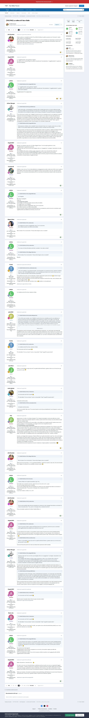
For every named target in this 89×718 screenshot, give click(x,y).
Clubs (35, 9)
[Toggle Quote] (18, 84)
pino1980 (31, 106)
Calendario (12, 12)
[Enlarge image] (25, 425)
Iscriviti (81, 5)
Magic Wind (11, 219)
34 (11, 275)
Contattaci (50, 708)
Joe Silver (11, 365)
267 (11, 463)
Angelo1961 (11, 57)
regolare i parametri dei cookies (11, 716)
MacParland (13, 23)
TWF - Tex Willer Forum (12, 6)
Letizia (11, 80)
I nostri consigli (28, 9)
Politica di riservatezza (42, 708)
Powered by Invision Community (44, 711)
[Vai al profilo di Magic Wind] (11, 223)
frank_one (81, 27)
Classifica (22, 9)
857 (11, 67)
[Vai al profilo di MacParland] (7, 24)
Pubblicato (21, 34)
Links (17, 9)
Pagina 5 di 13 (40, 29)
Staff (29, 12)
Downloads (24, 12)
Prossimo (32, 29)
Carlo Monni (81, 31)
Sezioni (6, 12)
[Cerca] (82, 10)
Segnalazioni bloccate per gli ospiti (43, 1)
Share (51, 24)
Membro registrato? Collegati (71, 5)
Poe (11, 415)
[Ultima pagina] (35, 30)
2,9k (11, 91)
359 (11, 398)
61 (11, 113)
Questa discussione (76, 9)
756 (11, 177)
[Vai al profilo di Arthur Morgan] (11, 107)
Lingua (33, 708)
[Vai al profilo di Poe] (11, 420)
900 (11, 426)
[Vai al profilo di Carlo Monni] (77, 33)
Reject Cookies (80, 715)
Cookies (55, 708)
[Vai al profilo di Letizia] (11, 85)
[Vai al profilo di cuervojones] (11, 392)
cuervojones (11, 388)
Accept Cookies (70, 715)
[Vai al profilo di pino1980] (11, 316)
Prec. (9, 29)
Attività (12, 9)
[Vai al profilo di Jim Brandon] (11, 39)
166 (11, 322)
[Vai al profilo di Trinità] (11, 269)
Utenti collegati (35, 12)
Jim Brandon (11, 34)
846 (11, 230)
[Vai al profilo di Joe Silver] (11, 370)
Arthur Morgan (11, 103)
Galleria (18, 12)
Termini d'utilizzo (8, 715)
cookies (30, 715)
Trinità (11, 264)
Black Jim (11, 613)
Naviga (7, 9)
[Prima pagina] (6, 30)
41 (11, 376)
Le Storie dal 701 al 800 (21, 25)
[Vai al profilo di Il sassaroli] (11, 171)
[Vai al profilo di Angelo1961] (11, 61)
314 (11, 623)
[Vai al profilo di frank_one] (77, 29)
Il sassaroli (11, 166)
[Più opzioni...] (61, 34)
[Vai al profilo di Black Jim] (11, 617)
